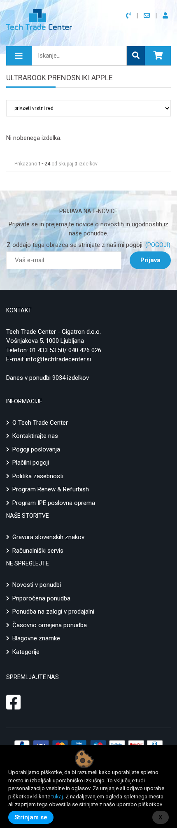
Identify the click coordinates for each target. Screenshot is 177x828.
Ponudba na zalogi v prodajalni (53, 611)
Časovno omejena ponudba (49, 625)
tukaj (57, 796)
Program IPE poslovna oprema (53, 503)
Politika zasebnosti (37, 476)
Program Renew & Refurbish (50, 489)
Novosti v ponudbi (36, 584)
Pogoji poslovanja (36, 449)
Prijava (150, 260)
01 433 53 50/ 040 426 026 (65, 350)
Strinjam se (30, 817)
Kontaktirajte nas (35, 436)
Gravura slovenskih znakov (48, 537)
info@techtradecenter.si (58, 359)
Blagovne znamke (36, 638)
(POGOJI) (157, 245)
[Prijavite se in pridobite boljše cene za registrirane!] (167, 15)
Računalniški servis (37, 550)
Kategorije (26, 652)
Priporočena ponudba (41, 598)
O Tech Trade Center (40, 422)
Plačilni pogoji (30, 462)
